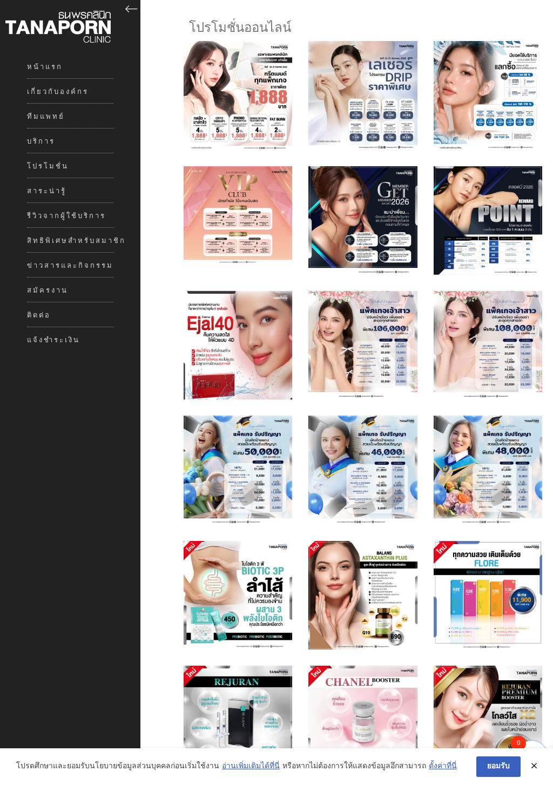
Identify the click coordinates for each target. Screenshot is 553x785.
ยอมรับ (498, 766)
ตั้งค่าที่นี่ (443, 766)
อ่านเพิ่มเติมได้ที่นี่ (251, 766)
